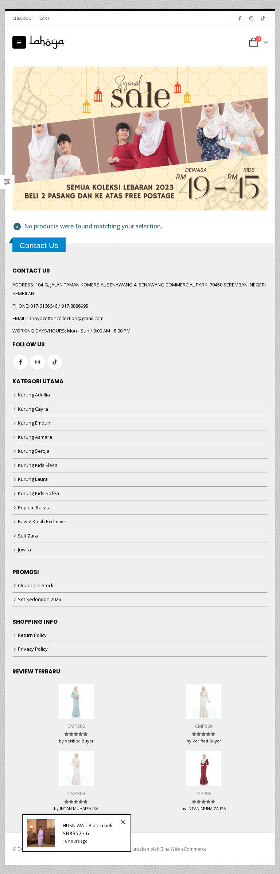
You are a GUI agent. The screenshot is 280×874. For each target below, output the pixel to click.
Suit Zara (28, 535)
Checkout (23, 18)
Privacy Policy (33, 649)
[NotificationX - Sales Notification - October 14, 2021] (76, 833)
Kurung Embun (34, 422)
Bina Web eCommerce (183, 849)
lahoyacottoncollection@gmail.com (65, 318)
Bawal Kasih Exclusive (42, 521)
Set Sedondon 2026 (39, 599)
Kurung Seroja (34, 451)
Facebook (20, 362)
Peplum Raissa (34, 507)
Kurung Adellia (34, 394)
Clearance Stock (36, 585)
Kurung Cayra (33, 409)
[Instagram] (251, 18)
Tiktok (54, 362)
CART (44, 18)
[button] (19, 42)
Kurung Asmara (35, 437)
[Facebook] (240, 18)
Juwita (24, 549)
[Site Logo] (47, 42)
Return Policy (32, 635)
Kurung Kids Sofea (38, 493)
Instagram (37, 362)
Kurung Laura (33, 479)
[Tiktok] (262, 18)
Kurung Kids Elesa (38, 465)
